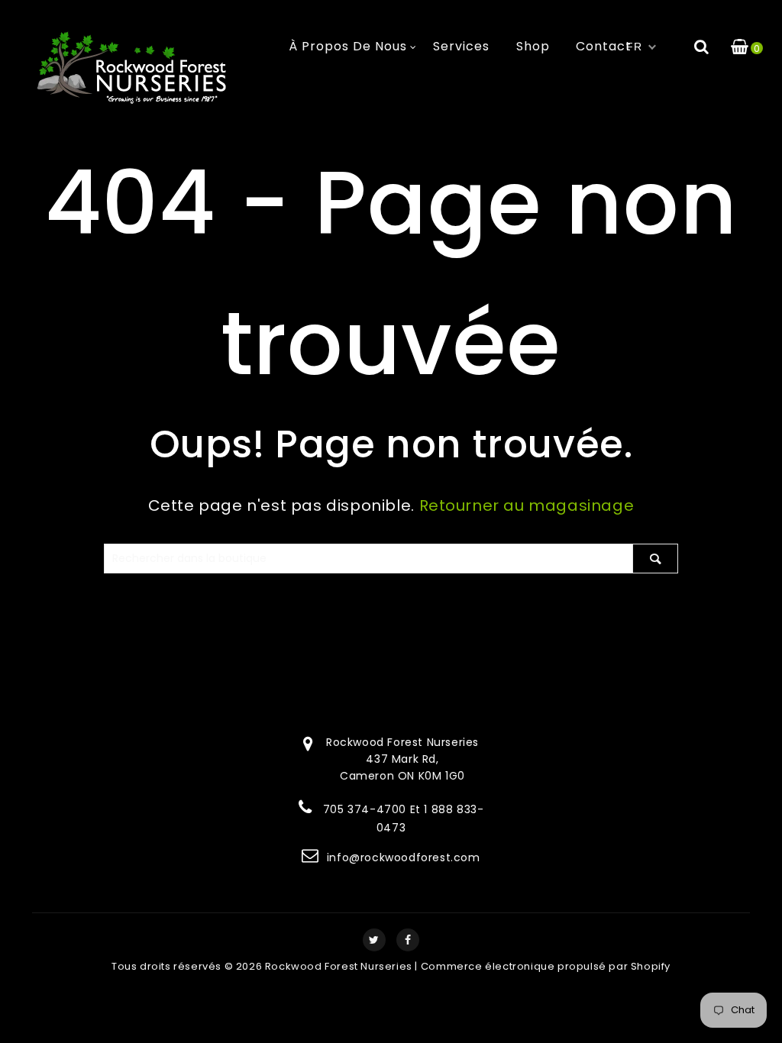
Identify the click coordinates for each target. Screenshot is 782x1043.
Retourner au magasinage (527, 505)
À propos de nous (348, 46)
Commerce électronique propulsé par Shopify (546, 966)
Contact (604, 46)
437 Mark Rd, (402, 759)
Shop (533, 46)
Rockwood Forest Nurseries (338, 966)
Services (461, 46)
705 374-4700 (364, 809)
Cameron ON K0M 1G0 (402, 775)
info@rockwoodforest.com (403, 857)
